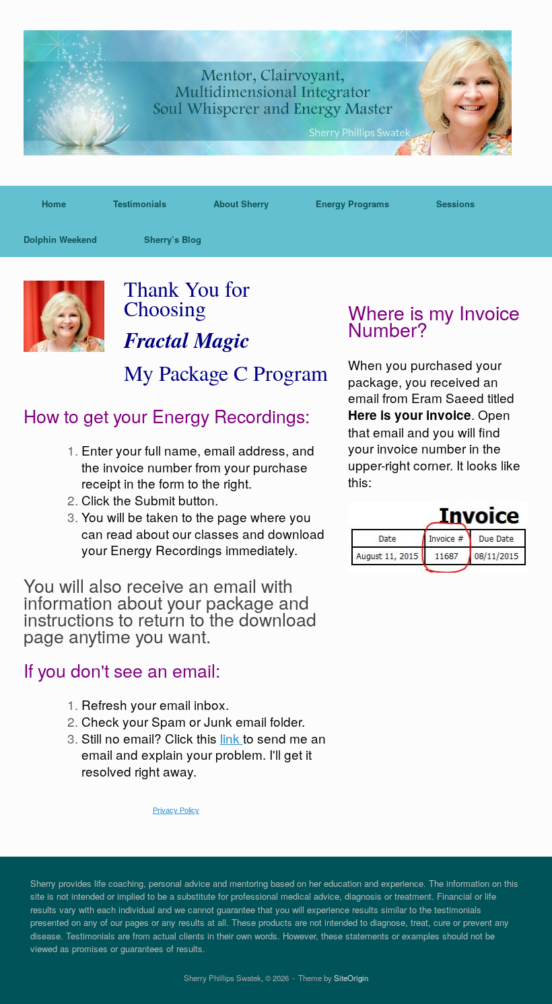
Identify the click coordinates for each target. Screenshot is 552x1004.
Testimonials (139, 203)
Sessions (455, 203)
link (231, 738)
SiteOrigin (351, 977)
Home (54, 203)
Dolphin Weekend (60, 239)
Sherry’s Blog (172, 239)
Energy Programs (352, 203)
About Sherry (241, 203)
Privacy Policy (176, 810)
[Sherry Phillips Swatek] (268, 92)
